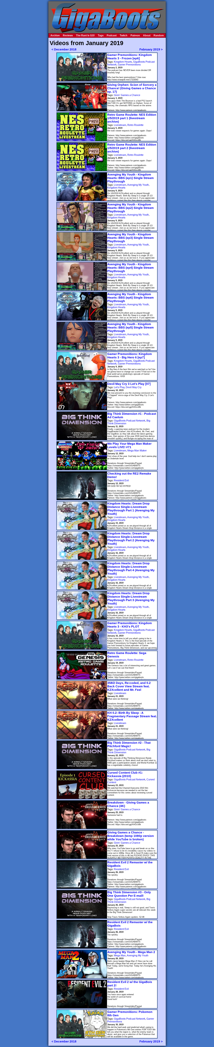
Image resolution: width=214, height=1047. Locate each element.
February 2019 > (151, 49)
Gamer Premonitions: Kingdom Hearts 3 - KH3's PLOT (129, 624)
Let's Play (119, 387)
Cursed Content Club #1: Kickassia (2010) (125, 774)
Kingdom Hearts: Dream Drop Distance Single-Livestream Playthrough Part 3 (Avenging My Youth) (131, 598)
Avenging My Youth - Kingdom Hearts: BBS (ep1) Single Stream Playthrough (130, 178)
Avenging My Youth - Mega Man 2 (131, 952)
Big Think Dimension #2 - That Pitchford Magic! (129, 744)
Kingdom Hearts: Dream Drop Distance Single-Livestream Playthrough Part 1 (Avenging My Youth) (131, 508)
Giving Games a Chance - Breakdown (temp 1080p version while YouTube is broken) (130, 836)
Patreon (135, 35)
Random (159, 35)
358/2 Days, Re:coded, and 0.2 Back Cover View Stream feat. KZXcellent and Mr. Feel (129, 686)
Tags (101, 35)
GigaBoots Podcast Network (129, 420)
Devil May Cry (133, 387)
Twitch (123, 35)
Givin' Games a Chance (127, 95)
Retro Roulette (135, 125)
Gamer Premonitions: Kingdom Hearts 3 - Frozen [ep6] (129, 56)
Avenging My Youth (138, 185)
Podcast (112, 35)
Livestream (120, 125)
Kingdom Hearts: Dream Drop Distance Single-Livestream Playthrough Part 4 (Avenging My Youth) (131, 568)
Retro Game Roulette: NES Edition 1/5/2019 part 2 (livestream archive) (131, 148)
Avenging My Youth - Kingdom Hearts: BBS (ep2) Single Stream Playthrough (130, 208)
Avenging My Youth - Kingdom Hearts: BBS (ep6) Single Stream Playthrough (130, 297)
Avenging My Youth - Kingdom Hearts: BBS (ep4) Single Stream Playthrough (130, 268)
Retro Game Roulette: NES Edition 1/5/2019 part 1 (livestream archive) (131, 118)
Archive (55, 35)
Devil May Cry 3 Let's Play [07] (129, 383)
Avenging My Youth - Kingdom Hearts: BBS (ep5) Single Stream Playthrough (130, 327)
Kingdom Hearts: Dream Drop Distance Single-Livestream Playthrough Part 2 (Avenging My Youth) (131, 538)
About (146, 35)
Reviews (68, 35)
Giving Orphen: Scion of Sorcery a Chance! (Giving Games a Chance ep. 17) (132, 88)
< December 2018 (64, 49)
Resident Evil (121, 480)
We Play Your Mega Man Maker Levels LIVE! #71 (129, 445)
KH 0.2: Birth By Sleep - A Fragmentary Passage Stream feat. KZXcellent (132, 716)
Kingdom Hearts (123, 61)
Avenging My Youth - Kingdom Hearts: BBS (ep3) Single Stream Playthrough (130, 238)
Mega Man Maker (137, 450)
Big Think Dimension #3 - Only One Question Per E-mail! (129, 894)
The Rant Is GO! (85, 35)
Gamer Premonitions (129, 64)
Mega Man (120, 955)
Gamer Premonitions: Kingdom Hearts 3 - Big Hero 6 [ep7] (129, 355)
